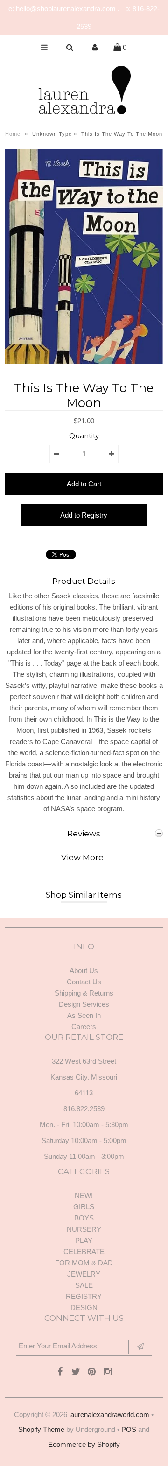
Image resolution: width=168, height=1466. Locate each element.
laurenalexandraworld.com (109, 1414)
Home (13, 134)
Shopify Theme (41, 1429)
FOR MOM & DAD (84, 1263)
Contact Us (84, 982)
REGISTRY (84, 1296)
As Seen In (84, 1015)
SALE (84, 1285)
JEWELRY (83, 1274)
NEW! (84, 1195)
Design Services (84, 1004)
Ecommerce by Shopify (84, 1444)
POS (128, 1429)
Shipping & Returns (84, 993)
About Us (84, 971)
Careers (83, 1027)
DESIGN (84, 1308)
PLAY (83, 1240)
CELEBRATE (84, 1252)
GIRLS (83, 1207)
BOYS (84, 1218)
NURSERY (84, 1229)
